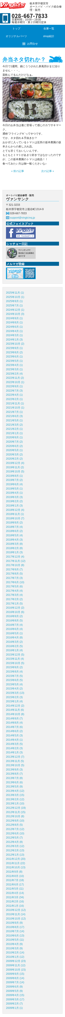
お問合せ (32, 43)
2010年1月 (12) (15, 956)
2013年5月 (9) (14, 786)
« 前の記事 (17, 171)
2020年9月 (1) (14, 437)
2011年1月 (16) (15, 905)
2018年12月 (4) (15, 509)
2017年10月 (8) (15, 565)
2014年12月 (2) (15, 705)
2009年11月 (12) (15, 965)
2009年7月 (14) (15, 982)
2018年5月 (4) (14, 535)
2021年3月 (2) (14, 424)
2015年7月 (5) (14, 676)
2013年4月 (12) (15, 790)
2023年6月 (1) (14, 356)
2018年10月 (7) (15, 518)
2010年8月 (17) (15, 927)
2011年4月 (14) (15, 893)
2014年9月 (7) (14, 718)
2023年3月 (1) (14, 369)
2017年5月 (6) (14, 586)
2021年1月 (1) (14, 433)
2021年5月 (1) (14, 420)
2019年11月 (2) (15, 467)
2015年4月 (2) (14, 688)
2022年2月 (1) (14, 399)
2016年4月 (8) (14, 637)
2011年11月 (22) (15, 863)
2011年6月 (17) (15, 884)
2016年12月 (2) (15, 607)
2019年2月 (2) (14, 501)
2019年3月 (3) (14, 497)
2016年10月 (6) (15, 612)
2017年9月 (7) (14, 569)
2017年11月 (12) (15, 561)
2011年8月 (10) (15, 876)
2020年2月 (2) (14, 458)
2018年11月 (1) (15, 514)
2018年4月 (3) (14, 539)
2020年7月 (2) (14, 441)
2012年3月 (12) (15, 846)
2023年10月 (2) (15, 343)
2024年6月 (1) (14, 326)
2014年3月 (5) (14, 744)
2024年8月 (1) (14, 322)
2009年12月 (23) (16, 961)
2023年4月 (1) (14, 365)
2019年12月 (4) (15, 463)
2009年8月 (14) (15, 978)
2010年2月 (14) (15, 952)
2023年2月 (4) (14, 373)
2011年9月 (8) (14, 871)
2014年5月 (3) (14, 735)
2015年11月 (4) (15, 658)
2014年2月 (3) (14, 748)
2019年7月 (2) (14, 480)
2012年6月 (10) (15, 833)
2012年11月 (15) (15, 812)
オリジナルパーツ (16, 36)
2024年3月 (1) (14, 335)
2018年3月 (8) (14, 543)
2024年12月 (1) (15, 309)
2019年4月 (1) (14, 492)
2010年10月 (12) (16, 918)
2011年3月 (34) (15, 897)
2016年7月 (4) (14, 624)
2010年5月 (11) (15, 939)
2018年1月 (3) (14, 552)
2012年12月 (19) (16, 807)
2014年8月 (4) (14, 722)
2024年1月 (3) (14, 339)
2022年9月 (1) (14, 386)
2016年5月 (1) (14, 633)
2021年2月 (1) (14, 428)
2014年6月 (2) (14, 731)
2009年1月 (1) (14, 1008)
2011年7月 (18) (15, 880)
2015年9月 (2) (14, 667)
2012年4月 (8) (14, 842)
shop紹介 (48, 36)
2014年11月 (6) (15, 709)
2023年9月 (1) (14, 348)
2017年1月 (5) (14, 603)
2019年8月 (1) (14, 475)
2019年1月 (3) (14, 505)
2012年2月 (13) (15, 850)
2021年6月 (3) (14, 416)
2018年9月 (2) (14, 522)
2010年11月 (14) (15, 914)
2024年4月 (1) (14, 331)
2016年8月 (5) (14, 620)
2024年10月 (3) (15, 314)
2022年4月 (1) (14, 394)
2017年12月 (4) (15, 556)
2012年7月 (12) (15, 829)
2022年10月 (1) (15, 382)
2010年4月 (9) (14, 944)
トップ (16, 28)
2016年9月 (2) (14, 616)
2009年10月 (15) (16, 969)
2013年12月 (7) (15, 756)
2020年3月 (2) (14, 454)
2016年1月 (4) (14, 650)
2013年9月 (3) (14, 769)
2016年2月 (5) (14, 646)
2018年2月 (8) (14, 548)
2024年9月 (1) (14, 318)
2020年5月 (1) (14, 450)
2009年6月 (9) (14, 986)
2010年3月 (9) (14, 948)
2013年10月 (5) (15, 765)
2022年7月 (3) (14, 390)
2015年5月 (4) (14, 684)
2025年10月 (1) (15, 297)
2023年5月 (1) (14, 360)
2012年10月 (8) (15, 816)
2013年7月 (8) (14, 778)
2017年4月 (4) (14, 590)
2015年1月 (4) (14, 701)
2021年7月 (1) (14, 412)
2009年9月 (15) (15, 973)
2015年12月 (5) (15, 654)
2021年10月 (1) (15, 407)
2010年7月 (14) (15, 931)
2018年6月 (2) (14, 531)
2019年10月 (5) (15, 471)
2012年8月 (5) (14, 824)
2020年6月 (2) (14, 446)
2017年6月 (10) (15, 582)
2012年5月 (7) (14, 837)
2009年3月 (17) (15, 999)
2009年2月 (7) (14, 1003)
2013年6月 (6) (14, 782)
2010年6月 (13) (15, 935)
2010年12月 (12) (16, 910)
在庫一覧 (49, 28)
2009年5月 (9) (14, 991)
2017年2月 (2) (14, 599)
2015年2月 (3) (14, 697)
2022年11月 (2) (15, 377)
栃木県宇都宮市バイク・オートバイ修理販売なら (13, 5)
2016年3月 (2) (14, 641)
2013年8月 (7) (14, 773)
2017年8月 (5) (14, 573)
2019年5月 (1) (14, 488)
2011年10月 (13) (15, 867)
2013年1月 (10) (15, 803)
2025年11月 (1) (15, 292)
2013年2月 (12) (15, 799)
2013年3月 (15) (15, 795)
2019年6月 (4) (14, 484)
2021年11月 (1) (15, 403)
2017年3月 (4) (14, 594)
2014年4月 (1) (14, 739)
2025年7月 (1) (14, 305)
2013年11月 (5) (15, 761)
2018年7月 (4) (14, 526)
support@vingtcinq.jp (22, 217)
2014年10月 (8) (15, 714)
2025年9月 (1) (14, 301)
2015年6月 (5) (14, 680)
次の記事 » (47, 171)
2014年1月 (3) (14, 752)
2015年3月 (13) (15, 692)
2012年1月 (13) (15, 854)
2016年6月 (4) (14, 629)
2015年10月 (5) (15, 663)
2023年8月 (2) (14, 352)
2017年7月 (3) (14, 578)
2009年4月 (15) (15, 995)
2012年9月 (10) (15, 820)
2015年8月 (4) (14, 671)
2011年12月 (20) (15, 858)
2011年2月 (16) (15, 901)
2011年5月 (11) (15, 888)
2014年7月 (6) (14, 727)
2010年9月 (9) (14, 922)
